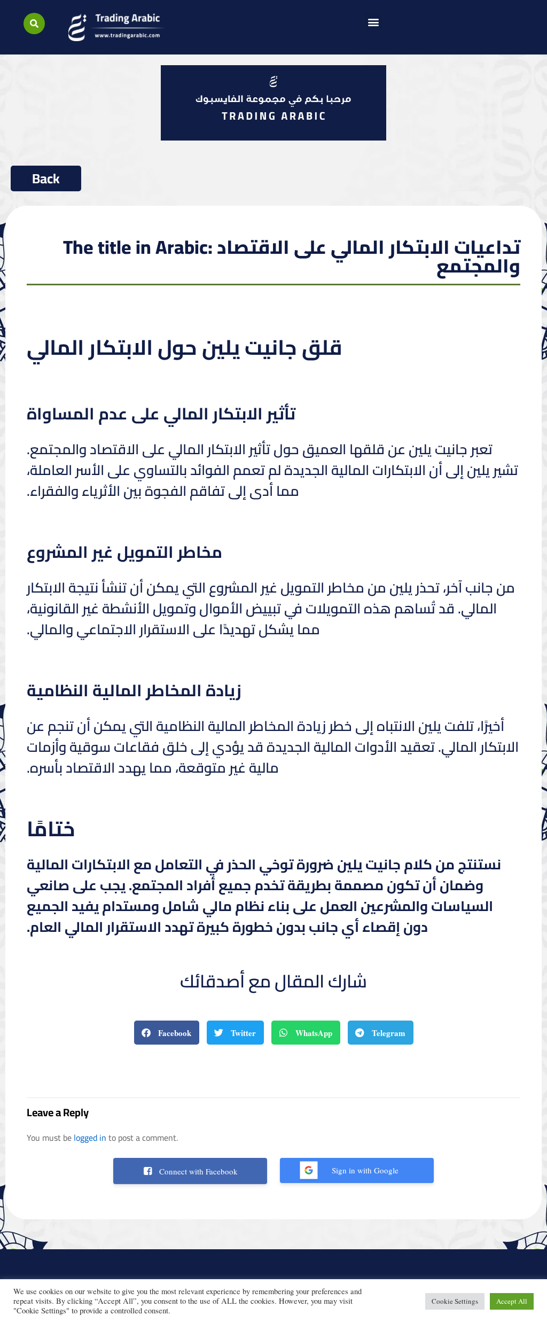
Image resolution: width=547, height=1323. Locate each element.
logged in (90, 1138)
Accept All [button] (511, 1301)
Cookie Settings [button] (455, 1301)
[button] (34, 23)
